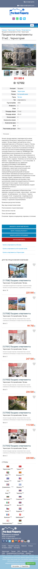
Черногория (6, 469)
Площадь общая (11, 111)
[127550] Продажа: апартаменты (17, 313)
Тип (14, 100)
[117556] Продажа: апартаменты (17, 280)
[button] (34, 45)
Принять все (30, 563)
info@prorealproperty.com (26, 5)
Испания (18, 475)
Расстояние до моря (9, 128)
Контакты (17, 547)
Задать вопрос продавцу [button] (19, 235)
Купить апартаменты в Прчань (12, 245)
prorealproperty (29, 2)
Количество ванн (10, 123)
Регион (13, 94)
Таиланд (19, 493)
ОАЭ (6, 475)
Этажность (12, 105)
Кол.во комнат (11, 117)
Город (14, 97)
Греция (6, 481)
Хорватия (19, 511)
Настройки (15, 566)
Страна (13, 91)
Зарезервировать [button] (19, 239)
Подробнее (25, 566)
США (18, 481)
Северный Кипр (7, 523)
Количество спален (10, 120)
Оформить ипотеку (14, 546)
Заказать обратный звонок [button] (19, 226)
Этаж (14, 108)
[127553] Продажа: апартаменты (17, 380)
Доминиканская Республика (15, 553)
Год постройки (11, 103)
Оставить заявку (7, 547)
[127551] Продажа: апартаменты (17, 346)
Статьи (30, 546)
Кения (20, 523)
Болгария (7, 499)
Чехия (7, 511)
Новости (23, 546)
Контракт (13, 88)
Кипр (6, 493)
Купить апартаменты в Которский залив (15, 248)
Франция (7, 517)
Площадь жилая (11, 114)
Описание (6, 134)
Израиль (19, 487)
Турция (19, 469)
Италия (7, 505)
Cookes (4, 546)
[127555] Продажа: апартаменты (17, 446)
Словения (19, 499)
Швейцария (19, 517)
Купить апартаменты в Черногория (13, 252)
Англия (19, 505)
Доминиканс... (6, 487)
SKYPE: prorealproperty (19, 231)
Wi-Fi (14, 126)
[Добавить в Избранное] (34, 264)
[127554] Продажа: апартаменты (17, 413)
